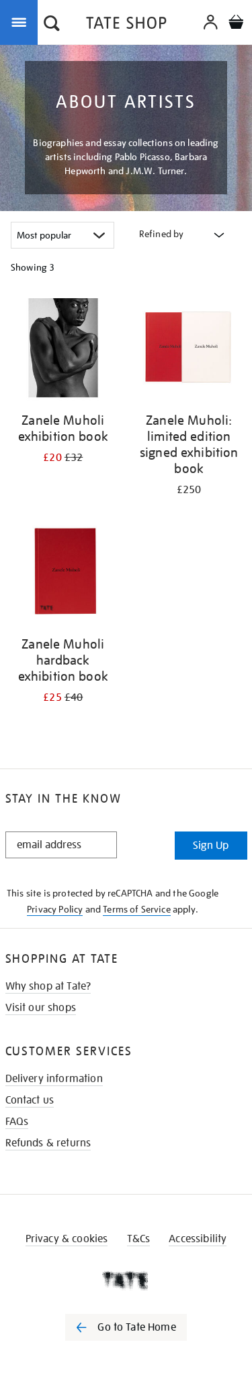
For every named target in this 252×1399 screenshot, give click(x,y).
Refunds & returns (48, 1143)
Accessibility (197, 1239)
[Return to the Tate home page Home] (126, 25)
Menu (21, 21)
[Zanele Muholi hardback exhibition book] (63, 574)
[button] (51, 24)
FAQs (17, 1121)
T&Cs (139, 1239)
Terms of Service (137, 909)
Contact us (29, 1100)
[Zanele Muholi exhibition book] (63, 350)
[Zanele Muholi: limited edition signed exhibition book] (189, 350)
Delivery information (54, 1078)
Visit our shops (40, 1007)
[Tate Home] (126, 1280)
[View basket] (236, 24)
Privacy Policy (55, 909)
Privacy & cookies (67, 1239)
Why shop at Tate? (48, 986)
